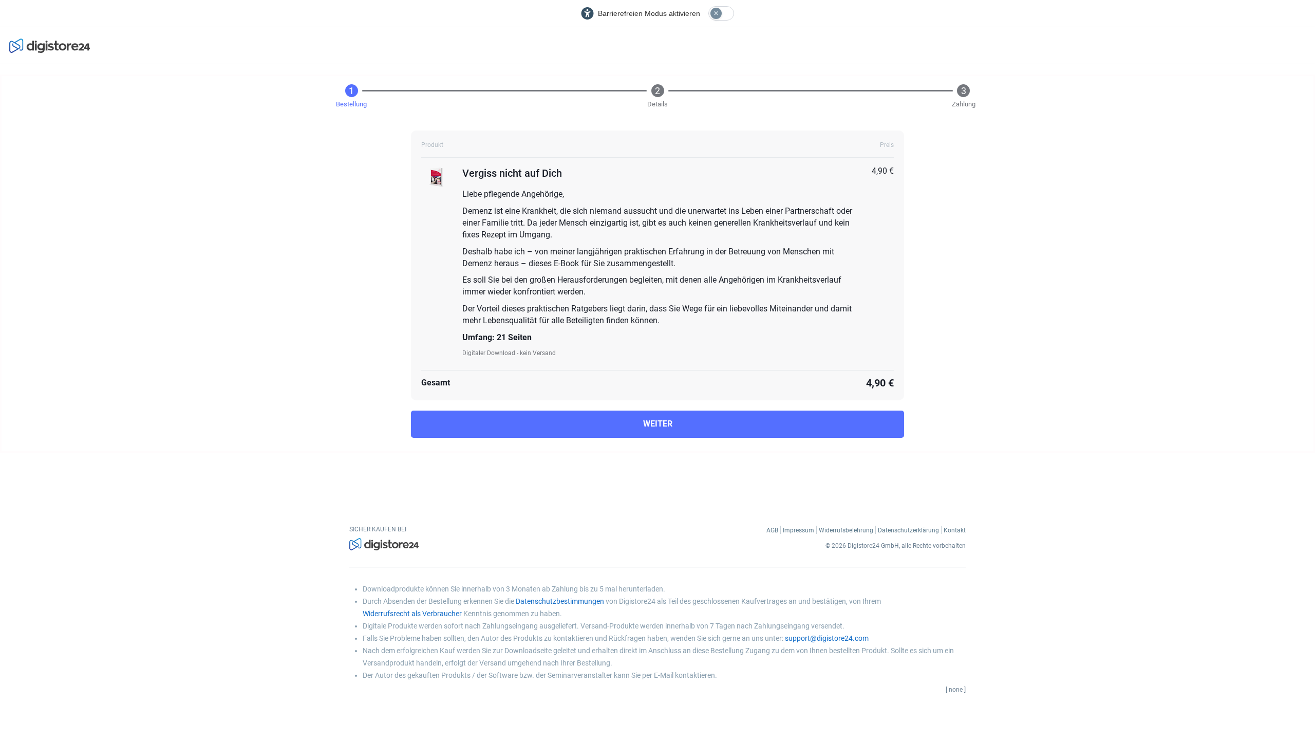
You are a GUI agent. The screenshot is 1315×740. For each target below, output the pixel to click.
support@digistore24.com (827, 638)
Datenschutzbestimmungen (560, 601)
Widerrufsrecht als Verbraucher (412, 613)
